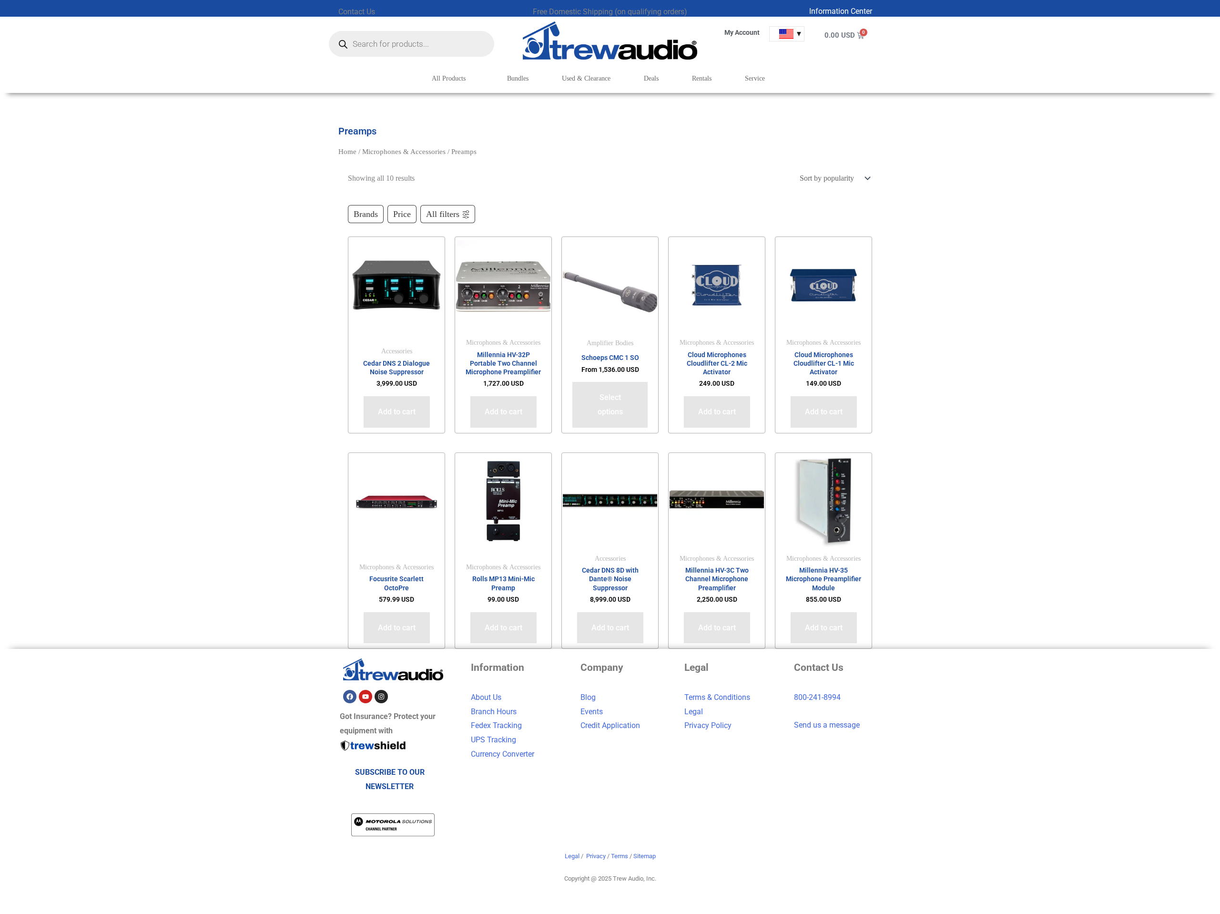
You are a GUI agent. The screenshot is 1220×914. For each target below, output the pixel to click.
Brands (366, 214)
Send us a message (827, 724)
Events (591, 711)
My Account (742, 32)
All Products (449, 78)
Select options (610, 404)
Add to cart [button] (397, 411)
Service (755, 78)
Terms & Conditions (717, 697)
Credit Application (610, 725)
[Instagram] (381, 696)
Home (347, 151)
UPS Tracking (493, 739)
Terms (619, 856)
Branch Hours (494, 711)
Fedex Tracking (496, 725)
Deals (651, 78)
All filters (442, 214)
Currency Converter (502, 754)
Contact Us (356, 11)
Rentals (702, 78)
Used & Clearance (586, 78)
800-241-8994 (817, 697)
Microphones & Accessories (404, 151)
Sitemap (644, 856)
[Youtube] (365, 696)
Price (402, 214)
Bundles (518, 78)
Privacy (596, 856)
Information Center (840, 11)
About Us (486, 697)
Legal (693, 711)
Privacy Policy (708, 725)
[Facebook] (349, 696)
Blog (588, 697)
